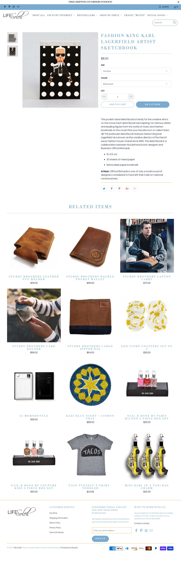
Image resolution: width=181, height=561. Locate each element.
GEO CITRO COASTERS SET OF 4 (147, 315)
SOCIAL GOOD (156, 15)
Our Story (53, 513)
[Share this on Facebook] (112, 188)
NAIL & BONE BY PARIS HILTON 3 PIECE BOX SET (147, 385)
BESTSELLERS (86, 15)
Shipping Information (58, 518)
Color (104, 78)
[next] (94, 72)
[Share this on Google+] (127, 188)
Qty (102, 90)
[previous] (26, 72)
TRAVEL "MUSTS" (134, 15)
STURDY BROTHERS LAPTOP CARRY (147, 246)
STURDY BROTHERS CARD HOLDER (34, 315)
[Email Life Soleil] (18, 7)
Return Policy (54, 523)
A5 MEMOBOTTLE (34, 385)
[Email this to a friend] (135, 188)
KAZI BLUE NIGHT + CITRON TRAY (90, 385)
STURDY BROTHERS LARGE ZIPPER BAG (90, 315)
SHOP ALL (39, 15)
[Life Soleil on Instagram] (13, 7)
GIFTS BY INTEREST (60, 15)
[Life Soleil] (16, 15)
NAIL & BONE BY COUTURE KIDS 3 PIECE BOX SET (34, 454)
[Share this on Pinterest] (119, 188)
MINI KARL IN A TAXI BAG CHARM (147, 454)
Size (103, 65)
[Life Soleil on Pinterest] (9, 7)
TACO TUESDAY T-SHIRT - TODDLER (90, 454)
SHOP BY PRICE (110, 15)
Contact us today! (141, 523)
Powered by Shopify (69, 547)
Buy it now (152, 104)
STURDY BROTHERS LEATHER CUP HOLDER (34, 246)
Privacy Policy (55, 527)
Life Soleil (18, 547)
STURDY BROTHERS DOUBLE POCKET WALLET (90, 246)
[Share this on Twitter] (104, 188)
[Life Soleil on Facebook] (5, 7)
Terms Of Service (56, 532)
